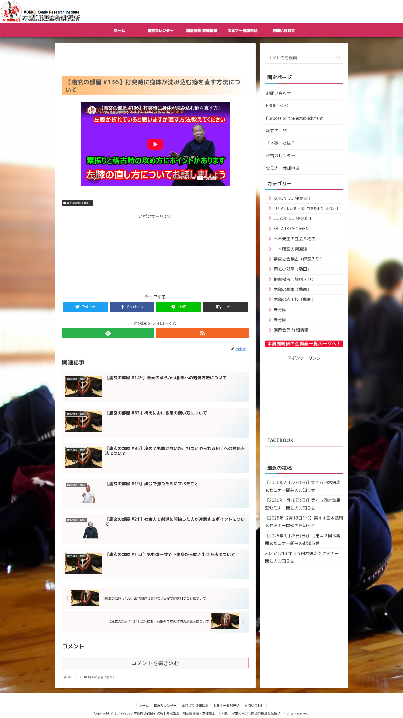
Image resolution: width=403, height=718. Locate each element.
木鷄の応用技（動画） (295, 299)
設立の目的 (276, 131)
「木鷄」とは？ (280, 143)
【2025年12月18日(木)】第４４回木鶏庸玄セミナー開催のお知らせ (304, 521)
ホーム (144, 705)
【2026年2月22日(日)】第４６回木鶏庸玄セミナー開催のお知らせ (302, 486)
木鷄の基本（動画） (292, 289)
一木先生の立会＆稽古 (295, 239)
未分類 (280, 310)
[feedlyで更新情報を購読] (108, 333)
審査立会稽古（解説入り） (299, 259)
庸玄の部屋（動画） (79, 203)
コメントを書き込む (155, 663)
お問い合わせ (278, 93)
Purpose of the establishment (294, 118)
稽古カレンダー (280, 156)
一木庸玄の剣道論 (290, 249)
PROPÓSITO (277, 106)
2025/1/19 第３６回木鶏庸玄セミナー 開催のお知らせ (302, 557)
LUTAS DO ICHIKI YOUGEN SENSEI (306, 208)
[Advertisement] (155, 58)
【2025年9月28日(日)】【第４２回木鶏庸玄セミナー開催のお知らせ (302, 539)
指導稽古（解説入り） (295, 279)
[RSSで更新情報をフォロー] (202, 333)
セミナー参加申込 (282, 168)
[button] (338, 57)
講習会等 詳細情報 (291, 330)
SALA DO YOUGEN (291, 229)
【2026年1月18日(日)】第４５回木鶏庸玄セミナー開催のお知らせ (302, 504)
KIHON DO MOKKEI (292, 198)
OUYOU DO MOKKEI (292, 218)
